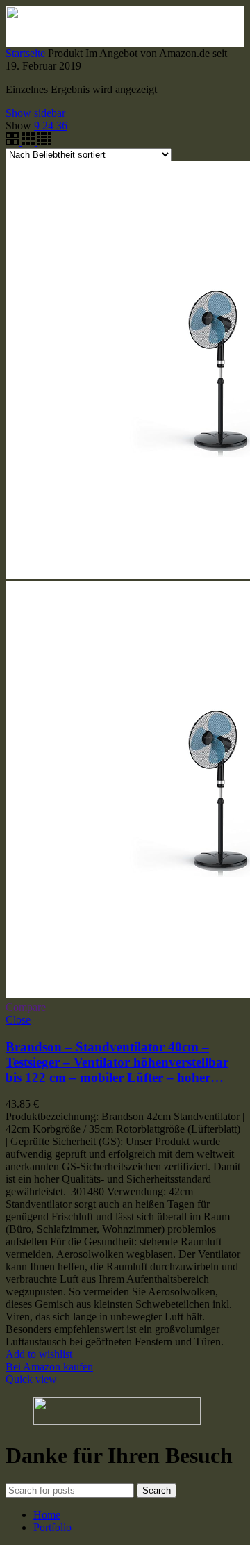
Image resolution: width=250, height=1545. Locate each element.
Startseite (25, 53)
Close (18, 1020)
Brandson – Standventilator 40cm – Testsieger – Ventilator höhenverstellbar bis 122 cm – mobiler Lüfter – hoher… (117, 1062)
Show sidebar (35, 113)
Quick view (31, 1379)
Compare (26, 1007)
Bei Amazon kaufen (49, 1367)
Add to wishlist (39, 1354)
